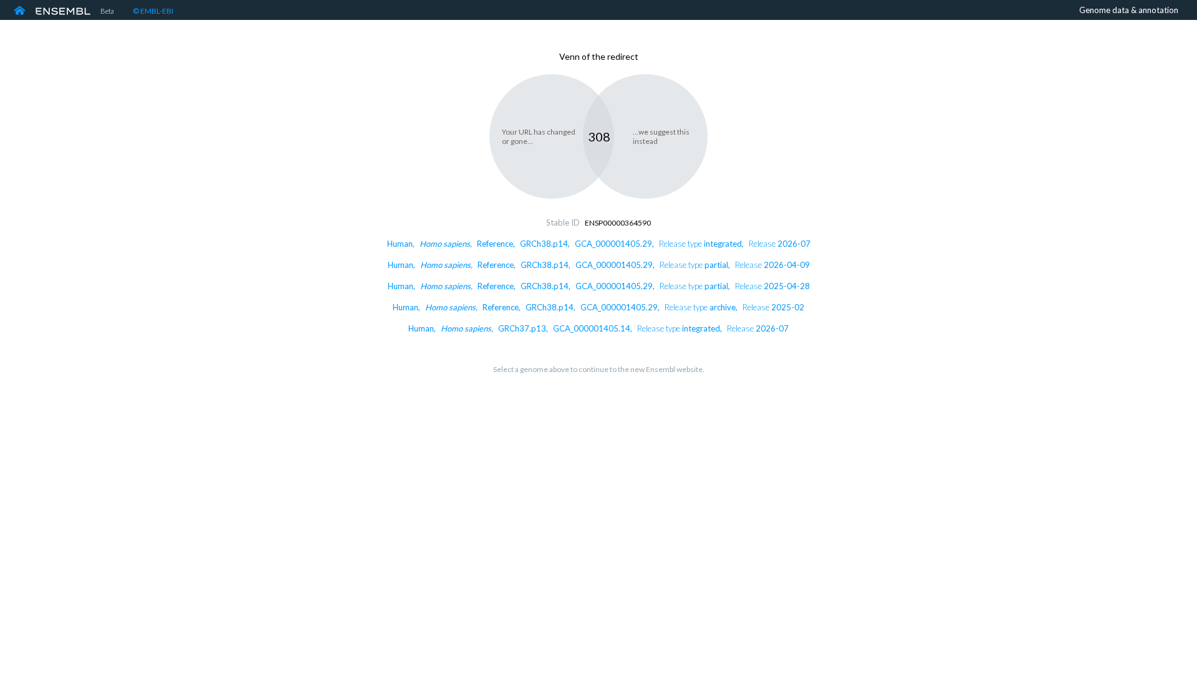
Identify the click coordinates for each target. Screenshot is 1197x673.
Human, (598, 244)
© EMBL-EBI (153, 11)
